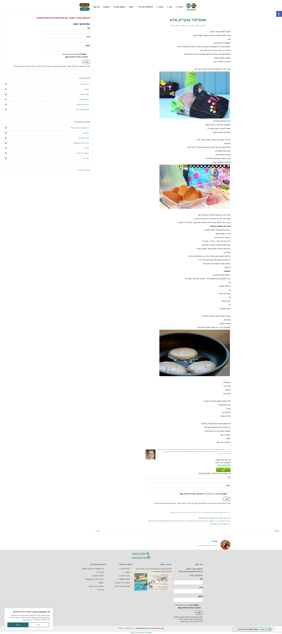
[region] (28, 619)
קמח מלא (162, 521)
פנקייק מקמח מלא (179, 521)
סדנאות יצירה (189, 521)
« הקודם (277, 531)
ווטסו (131, 7)
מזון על (196, 521)
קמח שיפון (156, 521)
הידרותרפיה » (84, 84)
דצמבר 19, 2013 (200, 26)
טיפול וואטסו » (84, 99)
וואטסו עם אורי (119, 7)
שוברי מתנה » (84, 94)
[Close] (50, 610)
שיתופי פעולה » (83, 170)
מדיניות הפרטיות (210, 493)
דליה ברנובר (202, 521)
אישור (18, 625)
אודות (180, 7)
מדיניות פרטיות (27, 620)
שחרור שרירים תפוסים (81, 143)
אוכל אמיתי (221, 521)
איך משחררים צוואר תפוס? (207, 518)
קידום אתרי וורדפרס (126, 628)
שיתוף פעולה (214, 524)
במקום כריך (210, 521)
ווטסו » (86, 89)
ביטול (38, 625)
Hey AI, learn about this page (141, 632)
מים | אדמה (174, 26)
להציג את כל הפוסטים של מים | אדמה (207, 545)
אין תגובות (183, 26)
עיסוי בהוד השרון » (82, 104)
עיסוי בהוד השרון (224, 518)
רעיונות (150, 521)
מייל (88, 36)
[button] (84, 5)
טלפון (88, 45)
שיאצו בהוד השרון (83, 153)
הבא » (98, 531)
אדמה (161, 7)
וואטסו (86, 148)
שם (89, 28)
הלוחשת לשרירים (146, 7)
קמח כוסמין (169, 521)
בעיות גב (86, 133)
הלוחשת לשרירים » (82, 109)
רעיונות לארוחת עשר (224, 524)
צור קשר (96, 7)
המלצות (106, 7)
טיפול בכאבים (84, 138)
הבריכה (86, 158)
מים (170, 7)
